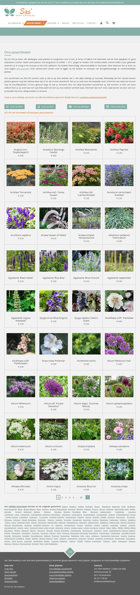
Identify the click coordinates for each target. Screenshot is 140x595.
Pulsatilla (25, 536)
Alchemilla (13, 509)
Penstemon (26, 533)
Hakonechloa (52, 522)
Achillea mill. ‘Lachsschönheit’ (86, 193)
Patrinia (7, 533)
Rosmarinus (65, 536)
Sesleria (42, 538)
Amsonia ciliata (119, 486)
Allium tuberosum (21, 446)
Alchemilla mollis (86, 360)
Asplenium (28, 512)
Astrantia (7, 512)
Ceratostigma (77, 515)
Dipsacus (111, 517)
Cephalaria (66, 515)
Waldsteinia (53, 544)
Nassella (49, 531)
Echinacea (8, 520)
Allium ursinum (53, 446)
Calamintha (119, 512)
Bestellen (8, 578)
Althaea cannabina (119, 446)
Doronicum (120, 517)
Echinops (16, 520)
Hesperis (124, 522)
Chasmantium (102, 515)
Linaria (40, 528)
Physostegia (74, 533)
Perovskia (35, 533)
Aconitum (89, 507)
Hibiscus (7, 525)
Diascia (88, 517)
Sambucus (95, 536)
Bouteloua (76, 512)
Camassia (132, 512)
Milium (133, 528)
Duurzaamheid (10, 575)
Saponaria (115, 536)
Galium (7, 522)
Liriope (51, 528)
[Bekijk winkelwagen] (113, 23)
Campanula (8, 515)
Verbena (132, 541)
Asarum (102, 509)
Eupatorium (77, 520)
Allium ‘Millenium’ (21, 403)
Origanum (98, 531)
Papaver (132, 531)
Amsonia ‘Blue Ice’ (86, 486)
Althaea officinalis (20, 486)
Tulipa (114, 541)
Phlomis (52, 533)
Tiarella (80, 541)
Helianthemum (72, 522)
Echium (24, 520)
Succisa (20, 541)
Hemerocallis (114, 522)
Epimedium (32, 520)
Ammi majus (54, 486)
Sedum (28, 538)
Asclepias (110, 509)
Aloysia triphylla (86, 446)
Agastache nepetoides (119, 277)
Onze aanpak (10, 572)
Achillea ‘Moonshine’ (86, 149)
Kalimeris (58, 525)
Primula (132, 533)
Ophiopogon (87, 531)
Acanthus (72, 507)
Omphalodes (76, 531)
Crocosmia (43, 517)
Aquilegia (87, 509)
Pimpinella (84, 533)
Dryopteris (131, 517)
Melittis (120, 528)
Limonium (34, 528)
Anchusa (53, 509)
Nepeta (57, 531)
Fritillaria (123, 520)
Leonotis (132, 525)
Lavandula (114, 525)
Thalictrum (63, 541)
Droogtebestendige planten (61, 572)
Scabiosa (131, 536)
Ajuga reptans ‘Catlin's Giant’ (86, 319)
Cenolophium (36, 515)
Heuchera (131, 522)
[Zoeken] (107, 23)
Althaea (32, 509)
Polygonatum (104, 533)
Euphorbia (87, 520)
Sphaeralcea (120, 538)
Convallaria (23, 517)
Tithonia (87, 541)
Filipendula (104, 520)
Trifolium (106, 541)
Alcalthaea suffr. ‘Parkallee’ (119, 318)
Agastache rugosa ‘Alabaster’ (20, 319)
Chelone (112, 515)
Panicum (125, 531)
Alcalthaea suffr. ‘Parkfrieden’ (20, 362)
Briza (85, 512)
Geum (27, 522)
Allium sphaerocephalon (119, 403)
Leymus (20, 528)
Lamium (97, 525)
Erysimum (67, 520)
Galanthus (132, 520)
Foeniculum (114, 520)
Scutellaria (20, 538)
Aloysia (26, 509)
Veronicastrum (25, 544)
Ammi (39, 509)
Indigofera (37, 525)
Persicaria (44, 533)
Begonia (47, 512)
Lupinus (74, 528)
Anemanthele (62, 509)
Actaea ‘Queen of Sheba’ (53, 235)
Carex (17, 515)
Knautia (80, 525)
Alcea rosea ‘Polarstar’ (53, 360)
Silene (56, 538)
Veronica (15, 544)
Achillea (81, 507)
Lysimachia (94, 528)
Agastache (116, 507)
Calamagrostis (105, 512)
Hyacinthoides (17, 525)
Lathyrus (105, 525)
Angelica (80, 509)
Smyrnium (82, 538)
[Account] (101, 23)
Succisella (28, 541)
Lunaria (67, 528)
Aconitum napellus (21, 235)
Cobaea (15, 517)
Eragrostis (42, 520)
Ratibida (47, 536)
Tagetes (47, 541)
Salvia (87, 536)
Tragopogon (96, 541)
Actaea (97, 507)
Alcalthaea (131, 507)
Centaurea (46, 515)
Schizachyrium (9, 538)
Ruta (82, 536)
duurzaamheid (22, 68)
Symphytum (38, 541)
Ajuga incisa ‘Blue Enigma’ (54, 318)
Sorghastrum (109, 538)
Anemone (71, 509)
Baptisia (37, 512)
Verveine (35, 544)
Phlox (59, 533)
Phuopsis (65, 533)
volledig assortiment (18, 507)
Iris (52, 525)
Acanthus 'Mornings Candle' (53, 151)
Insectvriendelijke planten (60, 575)
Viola (46, 544)
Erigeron (51, 520)
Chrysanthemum (122, 515)
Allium (20, 509)
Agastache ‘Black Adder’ (20, 277)
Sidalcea (49, 538)
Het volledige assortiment (60, 568)
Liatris (26, 528)
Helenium (62, 522)
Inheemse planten (57, 578)
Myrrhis (33, 531)
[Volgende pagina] (87, 497)
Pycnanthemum (37, 536)
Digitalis (103, 517)
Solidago (90, 538)
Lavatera (123, 525)
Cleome (8, 517)
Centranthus (55, 515)
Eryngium (59, 520)
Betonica (67, 512)
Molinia (17, 531)
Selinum (35, 538)
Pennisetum (16, 533)
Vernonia (7, 544)
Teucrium (55, 541)
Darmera (60, 517)
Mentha (127, 528)
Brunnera (94, 512)
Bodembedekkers (57, 581)
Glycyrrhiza (42, 522)
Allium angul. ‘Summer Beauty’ (86, 404)
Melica (114, 528)
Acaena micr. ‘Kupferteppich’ (21, 151)
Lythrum (102, 528)
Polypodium (115, 533)
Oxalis (105, 531)
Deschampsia (71, 517)
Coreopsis (33, 517)
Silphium (63, 538)
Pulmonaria (16, 536)
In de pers (8, 568)
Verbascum (122, 541)
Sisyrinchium (72, 538)
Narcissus (41, 531)
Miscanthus (8, 531)
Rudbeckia (75, 536)
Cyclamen (53, 517)
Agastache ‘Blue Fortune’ (86, 277)
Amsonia (45, 509)
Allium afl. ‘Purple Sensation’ (53, 404)
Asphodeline (119, 509)
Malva (108, 528)
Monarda (25, 531)
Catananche (25, 515)
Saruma (124, 536)
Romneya (55, 536)
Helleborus (104, 522)
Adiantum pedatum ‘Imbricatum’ (119, 236)
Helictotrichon (93, 522)
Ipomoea (45, 525)
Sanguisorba (105, 536)
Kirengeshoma (69, 525)
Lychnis (86, 528)
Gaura (13, 522)
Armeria (18, 512)
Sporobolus (130, 538)
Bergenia (58, 512)
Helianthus (83, 522)
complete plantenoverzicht (93, 97)
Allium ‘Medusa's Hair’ (119, 360)
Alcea (6, 509)
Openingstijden (11, 581)
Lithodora (59, 528)
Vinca (42, 544)
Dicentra (96, 517)
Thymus (72, 541)
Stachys (7, 541)
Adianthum (106, 507)
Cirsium (133, 515)
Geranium (21, 522)
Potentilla (125, 533)
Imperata (28, 525)
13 (81, 497)
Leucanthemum (10, 528)
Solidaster (99, 538)
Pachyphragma (115, 531)
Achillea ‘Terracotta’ (20, 192)
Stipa (14, 541)
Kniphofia (88, 525)
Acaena (65, 507)
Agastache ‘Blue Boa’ (54, 277)
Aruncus (95, 509)
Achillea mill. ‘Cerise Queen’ (53, 193)
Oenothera (65, 531)
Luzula (79, 528)
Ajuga (124, 507)
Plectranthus (93, 533)
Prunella (7, 536)
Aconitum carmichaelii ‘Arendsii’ (119, 193)
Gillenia (34, 522)
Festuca (95, 520)
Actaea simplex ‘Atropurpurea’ (86, 236)
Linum (46, 528)
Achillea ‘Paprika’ (119, 149)
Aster (127, 509)
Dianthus (80, 517)
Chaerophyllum (89, 515)
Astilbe (132, 509)
